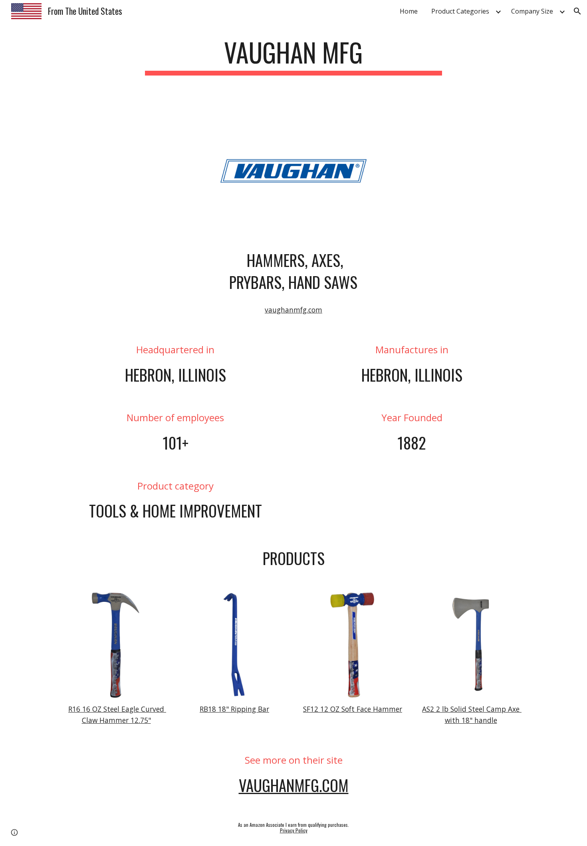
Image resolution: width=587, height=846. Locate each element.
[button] (577, 11)
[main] (293, 56)
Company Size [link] (532, 11)
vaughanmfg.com (293, 310)
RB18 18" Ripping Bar (234, 709)
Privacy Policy (293, 830)
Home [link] (409, 11)
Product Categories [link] (460, 11)
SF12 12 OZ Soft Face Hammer (352, 709)
